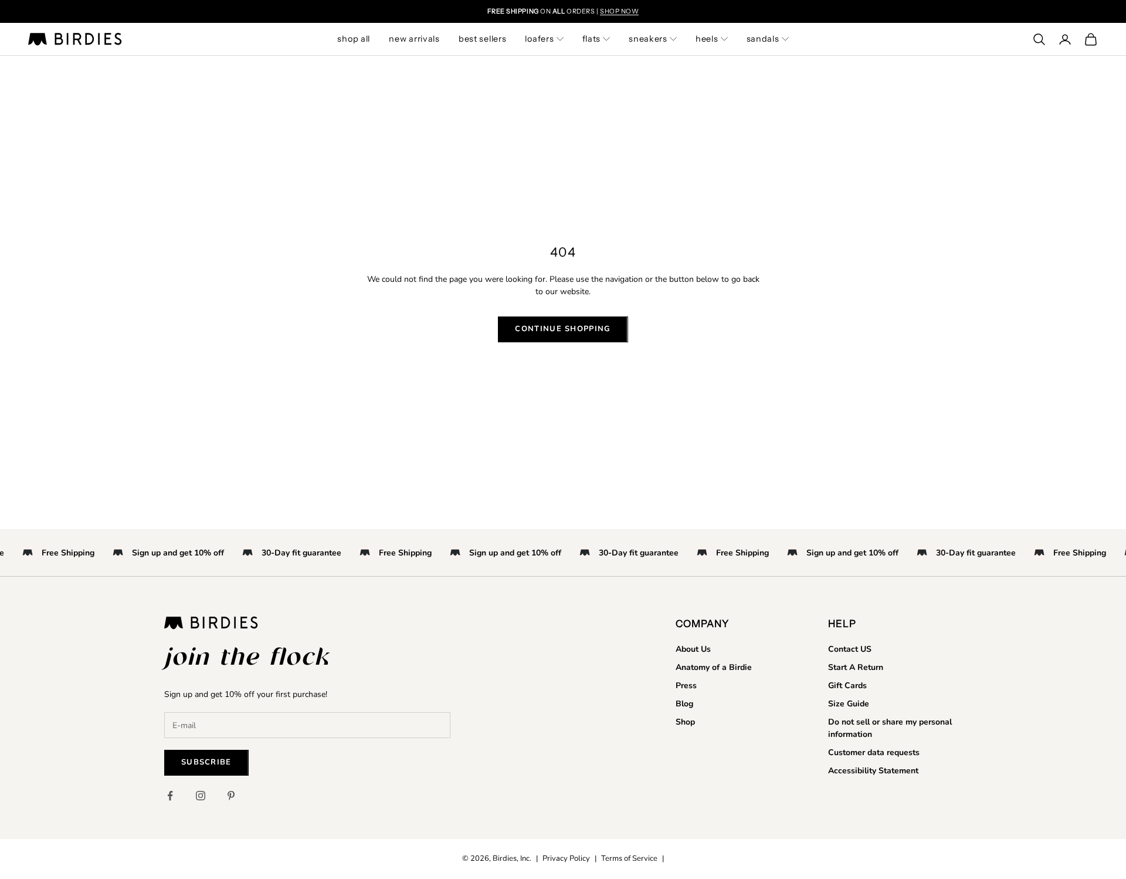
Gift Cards (847, 685)
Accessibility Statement (873, 770)
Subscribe (206, 762)
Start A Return (855, 667)
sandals (763, 38)
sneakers (648, 38)
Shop (685, 722)
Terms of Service (629, 858)
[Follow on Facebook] (170, 795)
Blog (684, 703)
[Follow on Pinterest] (231, 795)
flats (591, 38)
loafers (539, 38)
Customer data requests (874, 752)
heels (707, 38)
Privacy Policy (566, 858)
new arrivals (414, 38)
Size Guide (848, 703)
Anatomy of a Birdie (714, 667)
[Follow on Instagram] (200, 795)
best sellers (483, 38)
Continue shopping (563, 329)
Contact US (849, 649)
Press (686, 685)
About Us (693, 649)
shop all (353, 38)
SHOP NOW (619, 11)
